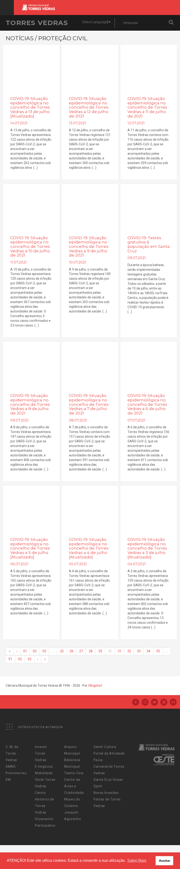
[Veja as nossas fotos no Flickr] (173, 702)
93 (29, 659)
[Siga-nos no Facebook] (135, 702)
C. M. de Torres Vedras (12, 753)
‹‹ (10, 651)
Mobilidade (44, 773)
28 (91, 651)
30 (110, 651)
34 (148, 651)
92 (20, 659)
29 (100, 651)
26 (71, 651)
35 (158, 651)
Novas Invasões (106, 793)
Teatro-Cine (74, 773)
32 (129, 651)
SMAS (11, 766)
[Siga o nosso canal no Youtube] (154, 702)
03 (44, 651)
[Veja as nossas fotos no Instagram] (145, 702)
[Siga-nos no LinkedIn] (164, 702)
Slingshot (95, 685)
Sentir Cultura (105, 747)
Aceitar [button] (164, 860)
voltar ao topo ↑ (158, 855)
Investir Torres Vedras (41, 753)
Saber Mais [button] (136, 860)
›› (45, 659)
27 (81, 651)
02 (35, 651)
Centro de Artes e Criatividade (74, 786)
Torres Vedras (37, 23)
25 (62, 651)
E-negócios (44, 766)
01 (25, 651)
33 (139, 651)
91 (10, 659)
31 (119, 651)
